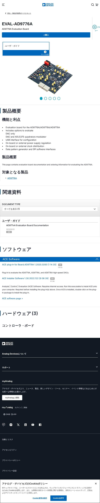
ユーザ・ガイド (12, 46)
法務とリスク (7, 439)
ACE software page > (12, 298)
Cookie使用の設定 (40, 498)
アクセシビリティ (9, 450)
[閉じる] (96, 483)
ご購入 (46, 35)
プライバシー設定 (9, 471)
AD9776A (12, 178)
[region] (50, 491)
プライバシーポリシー (11, 460)
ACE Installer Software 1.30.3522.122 (28, 279)
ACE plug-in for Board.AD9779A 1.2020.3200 (32, 265)
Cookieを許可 (58, 498)
